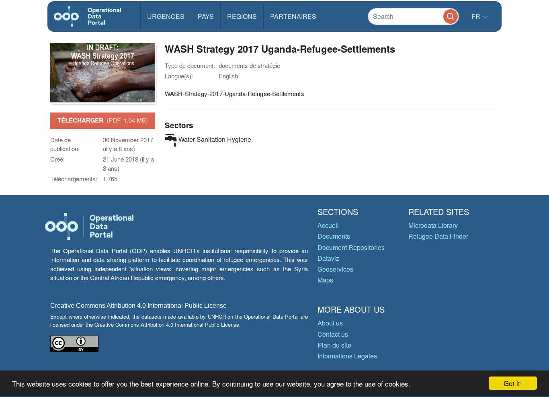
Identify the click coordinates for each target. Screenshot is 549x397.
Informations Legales (347, 355)
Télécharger (102, 120)
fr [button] (476, 16)
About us (330, 322)
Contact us (333, 334)
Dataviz (328, 258)
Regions (242, 16)
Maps (325, 279)
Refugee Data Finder (438, 236)
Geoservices (335, 269)
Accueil (328, 225)
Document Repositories (351, 247)
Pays (206, 16)
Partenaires (293, 16)
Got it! (513, 383)
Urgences (165, 16)
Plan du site (334, 345)
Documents (334, 236)
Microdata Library (433, 225)
